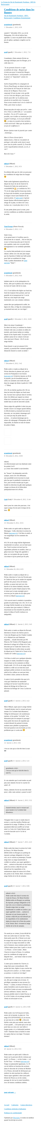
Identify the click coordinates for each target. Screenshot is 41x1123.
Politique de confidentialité (13, 1113)
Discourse (16, 1118)
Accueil (6, 1105)
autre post (19, 198)
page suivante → (10, 1092)
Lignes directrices (26, 1105)
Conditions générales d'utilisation (15, 1109)
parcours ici (8, 376)
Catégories (14, 1105)
